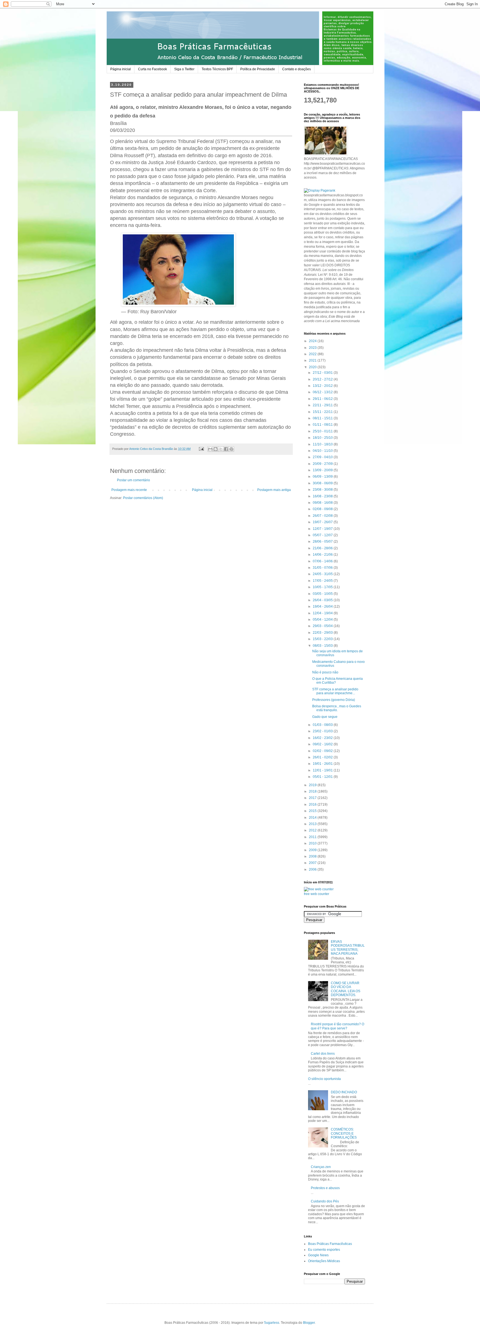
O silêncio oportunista (324, 1079)
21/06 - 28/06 (323, 548)
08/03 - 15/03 (323, 646)
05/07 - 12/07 (323, 535)
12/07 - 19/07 (323, 529)
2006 (313, 869)
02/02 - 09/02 (323, 751)
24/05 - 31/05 (323, 574)
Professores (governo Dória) (333, 700)
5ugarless (271, 1323)
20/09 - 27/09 (323, 464)
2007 (313, 863)
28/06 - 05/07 (323, 541)
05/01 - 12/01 (323, 777)
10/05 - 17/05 (323, 587)
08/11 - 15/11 (323, 418)
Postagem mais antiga (274, 490)
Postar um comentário (133, 480)
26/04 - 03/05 (323, 600)
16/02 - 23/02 (323, 738)
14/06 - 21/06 (323, 555)
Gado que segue (325, 717)
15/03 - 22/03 (323, 639)
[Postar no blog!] (215, 449)
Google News (318, 1255)
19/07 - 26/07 (323, 522)
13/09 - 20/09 (323, 470)
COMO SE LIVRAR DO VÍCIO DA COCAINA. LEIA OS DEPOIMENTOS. (345, 989)
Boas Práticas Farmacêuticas (330, 1244)
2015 (313, 811)
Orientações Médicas (324, 1261)
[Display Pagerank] (319, 190)
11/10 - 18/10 (323, 444)
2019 (313, 785)
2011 (313, 837)
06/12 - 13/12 (323, 392)
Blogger (309, 1323)
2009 (313, 850)
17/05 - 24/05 (323, 581)
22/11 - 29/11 (323, 405)
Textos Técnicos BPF (217, 69)
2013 (313, 824)
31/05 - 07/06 (323, 568)
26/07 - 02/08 (323, 516)
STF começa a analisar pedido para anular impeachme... (335, 691)
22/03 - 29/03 (323, 633)
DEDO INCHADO (344, 1092)
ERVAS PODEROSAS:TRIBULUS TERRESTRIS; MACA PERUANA (348, 948)
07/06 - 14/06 (323, 561)
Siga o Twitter (184, 69)
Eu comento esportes (324, 1250)
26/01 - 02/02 (323, 757)
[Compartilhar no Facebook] (226, 449)
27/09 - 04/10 (323, 457)
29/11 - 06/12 (323, 399)
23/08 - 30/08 (323, 490)
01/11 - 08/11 (323, 425)
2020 (313, 367)
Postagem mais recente (129, 490)
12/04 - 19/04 (323, 613)
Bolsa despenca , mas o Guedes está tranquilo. (336, 708)
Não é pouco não (325, 672)
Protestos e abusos (325, 1188)
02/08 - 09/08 (323, 509)
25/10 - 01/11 (323, 431)
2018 (313, 791)
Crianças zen (321, 1167)
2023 (313, 348)
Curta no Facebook (152, 69)
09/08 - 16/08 (323, 503)
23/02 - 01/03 (323, 731)
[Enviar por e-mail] (210, 449)
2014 (313, 817)
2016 (313, 804)
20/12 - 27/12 (323, 379)
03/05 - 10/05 (323, 594)
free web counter (316, 894)
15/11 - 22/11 (323, 412)
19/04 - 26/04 (323, 606)
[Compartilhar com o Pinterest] (231, 449)
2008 (313, 856)
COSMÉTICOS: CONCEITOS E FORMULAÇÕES (344, 1133)
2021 (313, 360)
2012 (313, 830)
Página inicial (120, 69)
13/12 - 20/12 (323, 386)
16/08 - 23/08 (323, 496)
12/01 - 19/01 (323, 770)
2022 (313, 354)
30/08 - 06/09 (323, 483)
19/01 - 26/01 (323, 764)
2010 (313, 843)
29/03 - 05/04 (323, 626)
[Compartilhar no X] (221, 449)
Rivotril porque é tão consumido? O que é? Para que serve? (337, 1026)
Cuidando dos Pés (325, 1201)
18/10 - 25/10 (323, 438)
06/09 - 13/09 (323, 476)
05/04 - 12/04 (323, 619)
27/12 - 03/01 (323, 373)
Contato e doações (296, 69)
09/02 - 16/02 (323, 744)
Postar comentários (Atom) (143, 498)
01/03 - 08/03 (323, 725)
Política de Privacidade (257, 69)
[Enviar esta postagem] (201, 448)
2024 (313, 341)
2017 (313, 798)
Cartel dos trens (323, 1054)
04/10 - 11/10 (323, 451)
